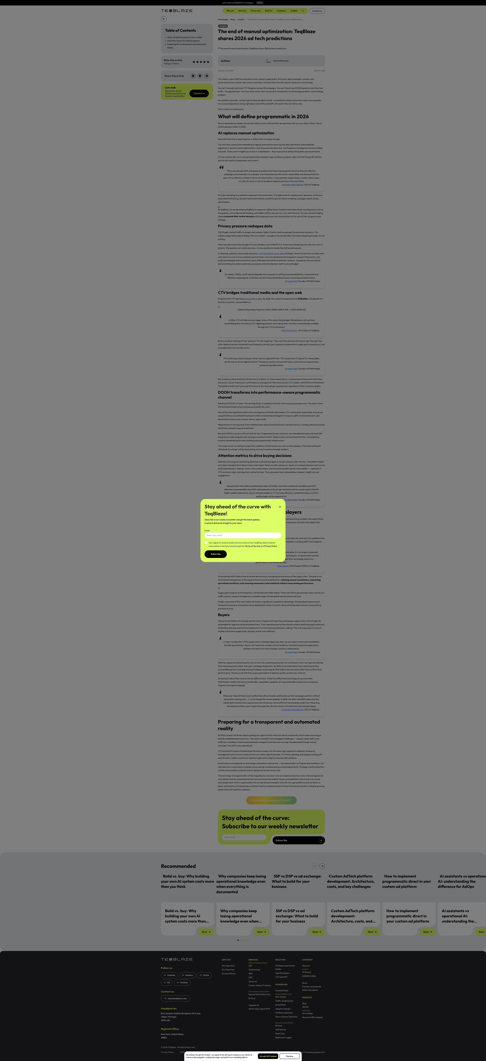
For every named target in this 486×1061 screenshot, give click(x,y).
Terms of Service (253, 546)
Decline (289, 1056)
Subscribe (216, 554)
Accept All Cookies (268, 1056)
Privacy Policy (270, 546)
